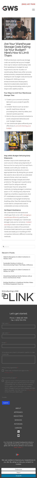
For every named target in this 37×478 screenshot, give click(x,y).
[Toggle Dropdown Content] (33, 9)
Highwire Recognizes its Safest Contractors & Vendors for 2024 (16, 270)
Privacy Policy (31, 390)
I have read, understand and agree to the (18, 371)
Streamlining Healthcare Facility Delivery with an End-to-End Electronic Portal (17, 277)
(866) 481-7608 (28, 4)
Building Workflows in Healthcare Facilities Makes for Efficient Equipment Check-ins (18, 283)
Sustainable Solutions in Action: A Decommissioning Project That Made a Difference (18, 264)
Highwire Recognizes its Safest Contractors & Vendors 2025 (16, 257)
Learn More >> (18, 447)
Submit (5, 403)
